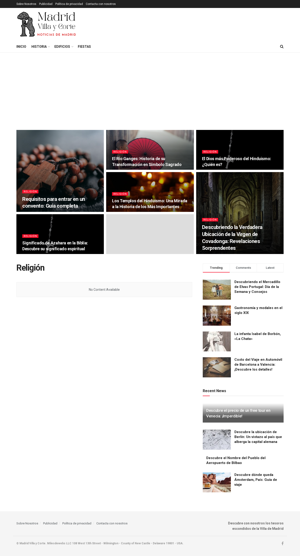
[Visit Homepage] (47, 24)
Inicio (21, 46)
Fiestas (84, 46)
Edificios (62, 46)
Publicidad (45, 4)
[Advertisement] (150, 88)
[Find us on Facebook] (282, 543)
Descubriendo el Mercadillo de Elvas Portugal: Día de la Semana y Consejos (257, 287)
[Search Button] (282, 46)
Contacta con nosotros (101, 4)
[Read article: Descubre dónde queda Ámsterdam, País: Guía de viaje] (217, 482)
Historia (39, 46)
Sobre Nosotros (26, 4)
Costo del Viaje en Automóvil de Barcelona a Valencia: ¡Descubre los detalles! (258, 364)
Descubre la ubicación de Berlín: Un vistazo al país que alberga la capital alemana (258, 437)
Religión (30, 191)
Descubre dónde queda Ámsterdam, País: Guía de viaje (255, 480)
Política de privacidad (69, 4)
